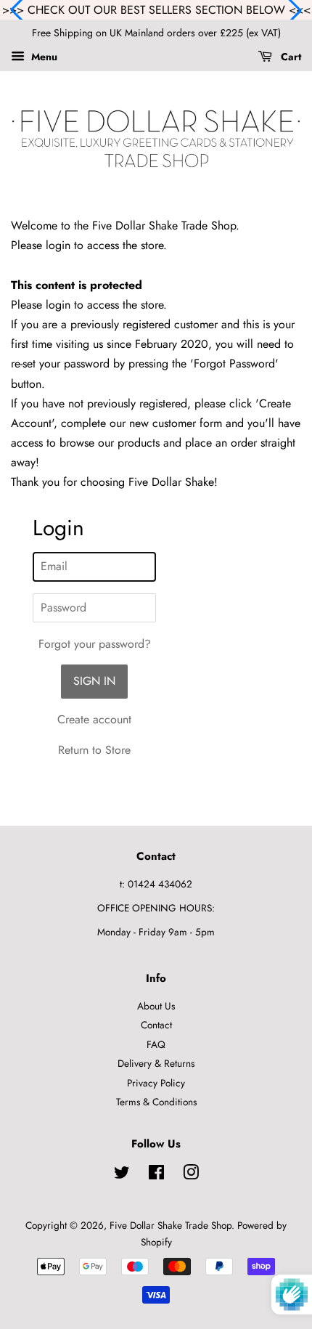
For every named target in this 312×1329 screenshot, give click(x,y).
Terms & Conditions (156, 1101)
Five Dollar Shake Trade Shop (170, 1225)
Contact (156, 1024)
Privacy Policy (156, 1083)
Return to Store (94, 749)
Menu (42, 56)
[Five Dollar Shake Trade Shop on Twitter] (122, 1175)
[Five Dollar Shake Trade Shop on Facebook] (156, 1175)
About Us (156, 1006)
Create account (94, 719)
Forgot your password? (94, 643)
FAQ (156, 1044)
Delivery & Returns (156, 1063)
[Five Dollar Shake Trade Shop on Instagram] (191, 1175)
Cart (289, 56)
